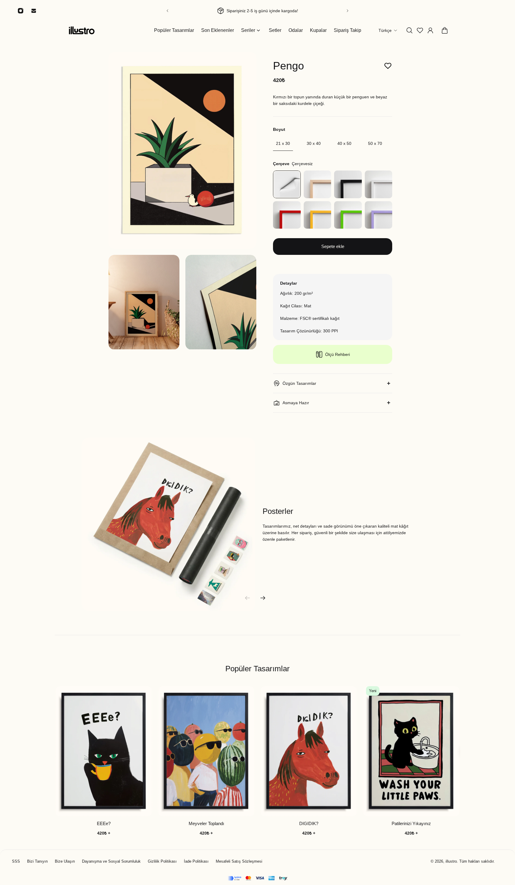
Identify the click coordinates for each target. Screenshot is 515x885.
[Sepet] (445, 30)
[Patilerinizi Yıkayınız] (411, 751)
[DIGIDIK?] (309, 751)
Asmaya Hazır (296, 402)
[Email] (33, 10)
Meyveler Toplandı (206, 823)
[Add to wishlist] (388, 66)
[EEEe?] (104, 751)
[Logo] (82, 30)
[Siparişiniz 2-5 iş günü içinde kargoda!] (257, 10)
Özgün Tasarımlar (299, 383)
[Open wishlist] (420, 30)
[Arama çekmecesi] (409, 30)
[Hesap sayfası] (430, 30)
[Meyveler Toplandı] (206, 751)
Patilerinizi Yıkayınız (411, 823)
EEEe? (104, 823)
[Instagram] (20, 10)
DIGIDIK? (308, 823)
